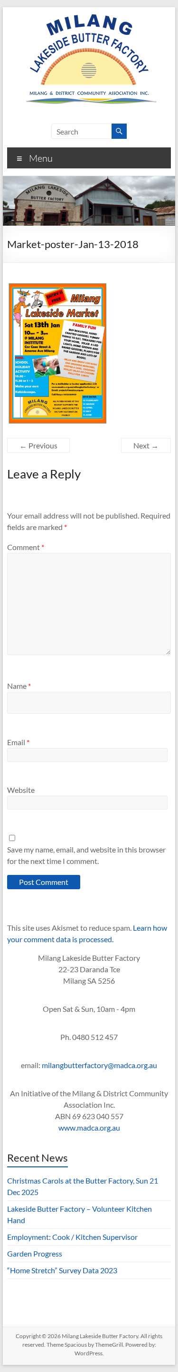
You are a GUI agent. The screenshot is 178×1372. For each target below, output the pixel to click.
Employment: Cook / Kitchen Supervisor (72, 1236)
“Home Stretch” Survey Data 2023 (62, 1270)
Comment (25, 546)
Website (21, 789)
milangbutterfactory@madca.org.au (99, 1065)
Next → (146, 445)
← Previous (38, 445)
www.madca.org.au (89, 1127)
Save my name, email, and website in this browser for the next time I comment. (86, 855)
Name (19, 685)
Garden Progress (34, 1253)
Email (18, 742)
